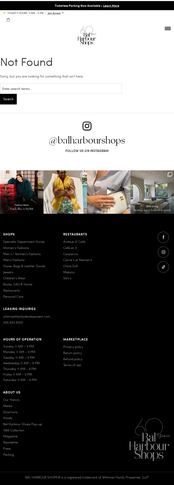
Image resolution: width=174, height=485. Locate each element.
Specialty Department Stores (24, 241)
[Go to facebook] (163, 237)
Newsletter (10, 442)
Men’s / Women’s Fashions (22, 254)
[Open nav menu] (168, 28)
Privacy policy (73, 347)
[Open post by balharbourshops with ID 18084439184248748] (152, 192)
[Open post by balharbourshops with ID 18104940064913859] (65, 192)
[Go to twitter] (163, 267)
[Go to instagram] (163, 252)
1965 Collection (13, 430)
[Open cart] (8, 19)
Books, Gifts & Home (17, 284)
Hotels (7, 418)
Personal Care (13, 296)
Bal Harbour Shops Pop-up (22, 424)
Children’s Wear (14, 278)
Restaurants (11, 290)
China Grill (70, 266)
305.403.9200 (13, 322)
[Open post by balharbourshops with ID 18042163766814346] (108, 192)
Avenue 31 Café (74, 241)
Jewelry (8, 272)
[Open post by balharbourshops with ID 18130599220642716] (22, 192)
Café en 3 (70, 248)
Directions (10, 412)
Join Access (54, 12)
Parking (8, 454)
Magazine (10, 436)
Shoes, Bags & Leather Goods (24, 266)
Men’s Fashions (13, 260)
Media (7, 406)
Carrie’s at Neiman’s (77, 260)
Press (7, 448)
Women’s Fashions (16, 248)
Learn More (111, 5)
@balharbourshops (87, 141)
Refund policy (73, 359)
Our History (11, 399)
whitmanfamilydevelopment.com (26, 316)
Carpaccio (70, 254)
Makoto (68, 272)
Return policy (72, 353)
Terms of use (72, 365)
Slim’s (67, 278)
